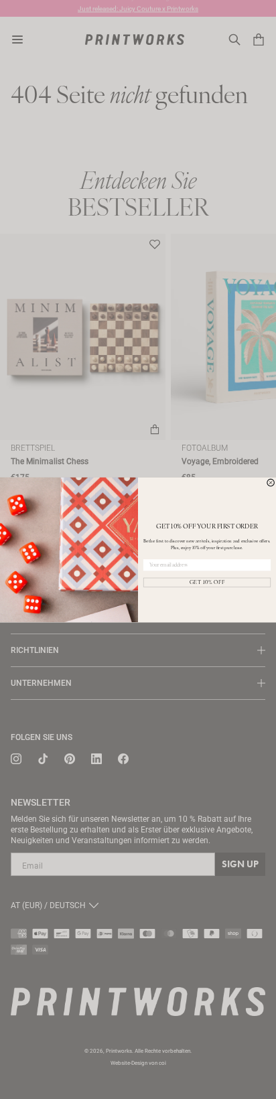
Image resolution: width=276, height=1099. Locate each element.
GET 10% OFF (207, 582)
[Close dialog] (271, 482)
